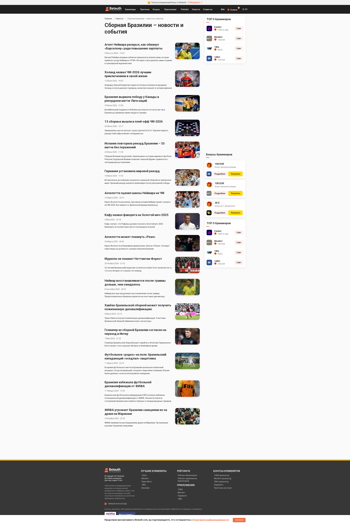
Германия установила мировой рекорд (132, 171)
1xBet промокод (221, 475)
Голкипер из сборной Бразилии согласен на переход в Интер (135, 331)
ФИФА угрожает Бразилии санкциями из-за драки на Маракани (136, 411)
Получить (235, 174)
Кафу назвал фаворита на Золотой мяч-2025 (137, 215)
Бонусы (156, 9)
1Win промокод (221, 481)
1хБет (144, 475)
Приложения (170, 9)
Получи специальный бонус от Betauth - (175, 2)
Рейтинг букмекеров (187, 475)
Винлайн (145, 488)
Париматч (182, 496)
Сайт (239, 28)
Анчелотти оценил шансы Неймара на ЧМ (134, 193)
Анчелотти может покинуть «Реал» (130, 237)
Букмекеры (130, 9)
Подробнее (220, 174)
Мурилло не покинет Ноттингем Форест (133, 258)
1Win (144, 485)
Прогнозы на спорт (223, 488)
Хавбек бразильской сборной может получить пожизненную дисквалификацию (138, 307)
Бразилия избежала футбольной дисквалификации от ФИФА (128, 384)
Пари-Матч (147, 481)
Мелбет (145, 478)
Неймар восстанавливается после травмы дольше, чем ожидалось (135, 282)
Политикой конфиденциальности (211, 520)
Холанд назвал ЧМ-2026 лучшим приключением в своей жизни (128, 74)
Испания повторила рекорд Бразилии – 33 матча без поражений (135, 145)
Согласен (239, 520)
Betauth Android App (117, 504)
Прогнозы (145, 9)
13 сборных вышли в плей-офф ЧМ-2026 (134, 121)
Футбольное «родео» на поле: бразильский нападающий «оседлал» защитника (135, 356)
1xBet (180, 489)
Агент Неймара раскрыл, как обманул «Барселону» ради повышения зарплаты (134, 46)
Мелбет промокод (222, 478)
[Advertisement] (224, 109)
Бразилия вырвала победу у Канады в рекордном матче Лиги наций (132, 98)
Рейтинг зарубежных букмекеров (187, 479)
